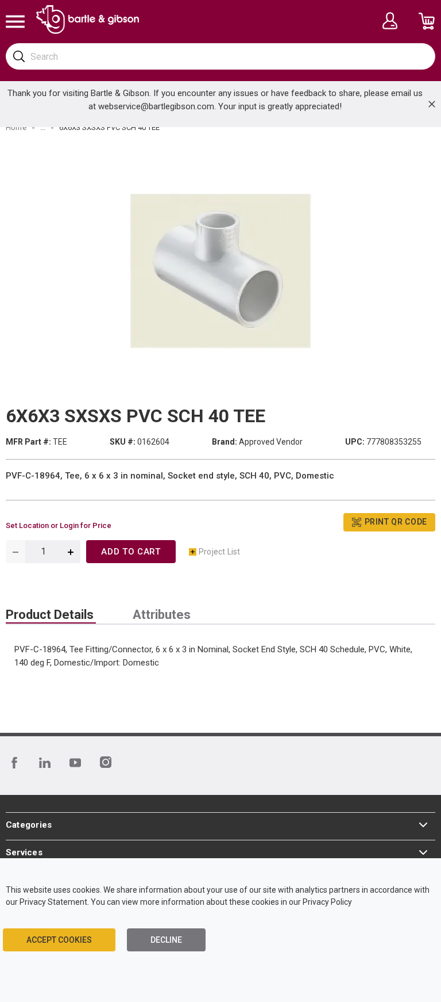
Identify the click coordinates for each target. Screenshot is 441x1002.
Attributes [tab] (162, 615)
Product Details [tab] (50, 615)
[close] (431, 104)
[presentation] (51, 615)
